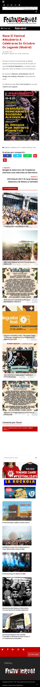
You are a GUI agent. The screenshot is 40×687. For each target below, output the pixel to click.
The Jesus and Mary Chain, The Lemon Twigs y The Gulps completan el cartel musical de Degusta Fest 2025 (19, 337)
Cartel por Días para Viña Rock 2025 (16, 226)
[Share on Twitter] (17, 156)
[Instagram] (15, 5)
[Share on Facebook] (7, 156)
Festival (23, 147)
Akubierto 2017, (13, 53)
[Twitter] (4, 5)
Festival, (20, 53)
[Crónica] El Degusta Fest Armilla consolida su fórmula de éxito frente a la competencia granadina (16, 636)
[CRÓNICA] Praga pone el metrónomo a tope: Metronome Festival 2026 (16, 548)
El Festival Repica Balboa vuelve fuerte (16, 522)
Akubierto (7, 147)
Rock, (27, 53)
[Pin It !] (5, 160)
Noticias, (24, 53)
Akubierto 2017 (16, 147)
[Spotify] (19, 5)
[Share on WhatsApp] (27, 156)
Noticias (29, 147)
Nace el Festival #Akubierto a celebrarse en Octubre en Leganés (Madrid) (18, 41)
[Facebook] (8, 5)
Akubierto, (6, 53)
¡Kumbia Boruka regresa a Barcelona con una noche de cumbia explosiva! (15, 609)
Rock (34, 147)
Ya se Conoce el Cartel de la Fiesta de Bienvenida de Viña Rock (17, 300)
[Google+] (11, 5)
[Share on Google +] (35, 156)
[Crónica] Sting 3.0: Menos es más (14, 574)
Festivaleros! (5, 682)
